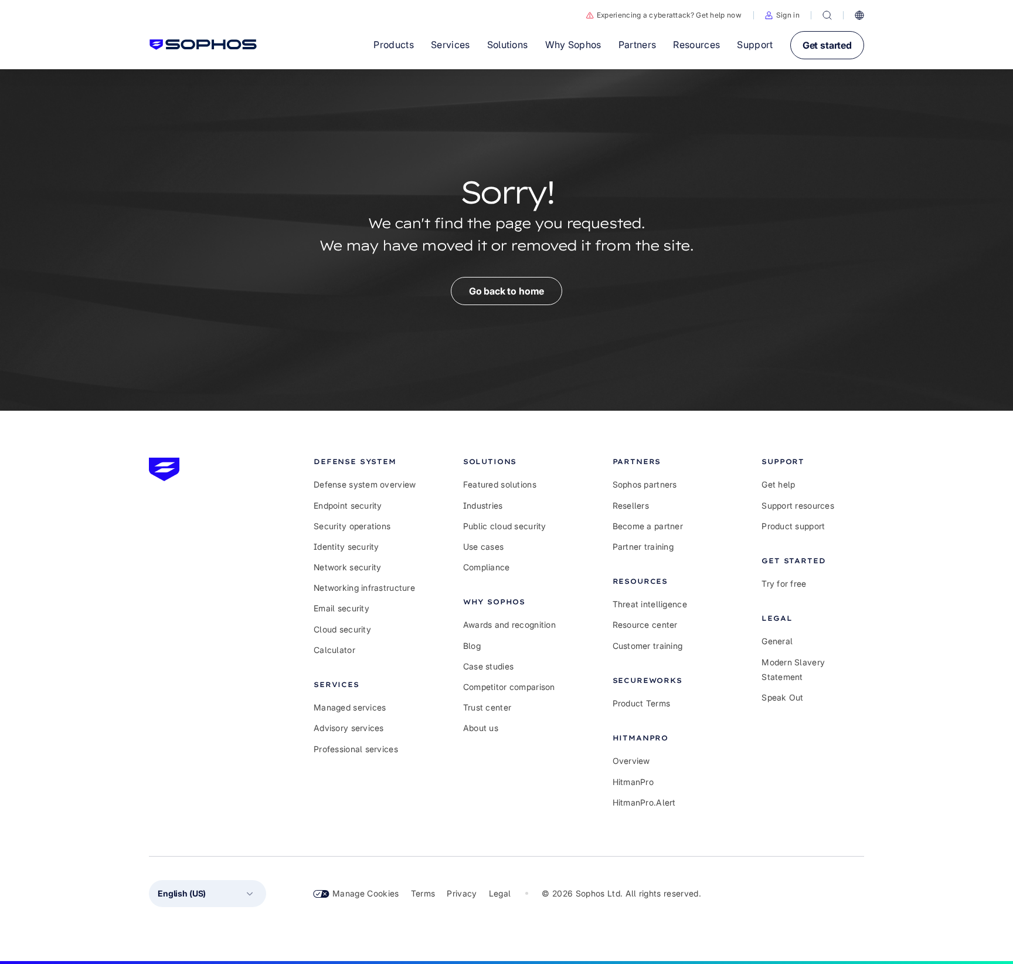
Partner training (643, 547)
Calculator (334, 650)
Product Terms (642, 703)
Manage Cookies (365, 893)
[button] (782, 15)
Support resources (798, 505)
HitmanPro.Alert (644, 802)
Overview (631, 761)
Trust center (487, 707)
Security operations (352, 526)
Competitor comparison (509, 687)
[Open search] (827, 15)
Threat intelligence (650, 604)
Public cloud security (504, 526)
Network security (347, 567)
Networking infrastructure (364, 588)
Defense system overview (365, 484)
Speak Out (783, 697)
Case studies (488, 666)
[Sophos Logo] (203, 44)
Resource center (645, 625)
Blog (472, 646)
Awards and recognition (509, 625)
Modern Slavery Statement (793, 669)
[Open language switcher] (859, 15)
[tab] (365, 461)
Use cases (483, 547)
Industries (483, 505)
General (777, 641)
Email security (341, 608)
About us (480, 728)
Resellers (631, 505)
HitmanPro (633, 782)
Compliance (486, 567)
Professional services (356, 749)
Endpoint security (348, 505)
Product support (793, 526)
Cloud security (342, 629)
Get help (778, 484)
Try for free (784, 583)
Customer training (648, 646)
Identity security (346, 547)
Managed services (350, 707)
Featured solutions (499, 484)
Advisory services (349, 728)
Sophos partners (645, 484)
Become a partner (648, 526)
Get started (827, 45)
